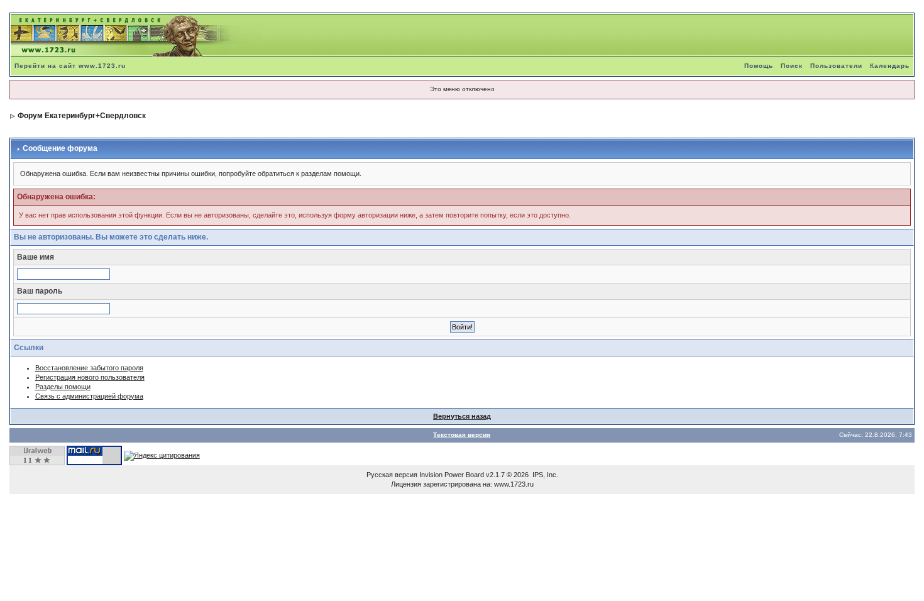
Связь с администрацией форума (89, 396)
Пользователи (836, 65)
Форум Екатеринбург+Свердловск (82, 115)
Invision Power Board (451, 474)
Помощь (758, 65)
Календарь (890, 65)
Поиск (792, 65)
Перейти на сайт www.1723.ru (70, 65)
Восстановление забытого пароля (89, 368)
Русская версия (391, 474)
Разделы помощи (63, 386)
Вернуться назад (462, 416)
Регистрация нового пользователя (90, 377)
